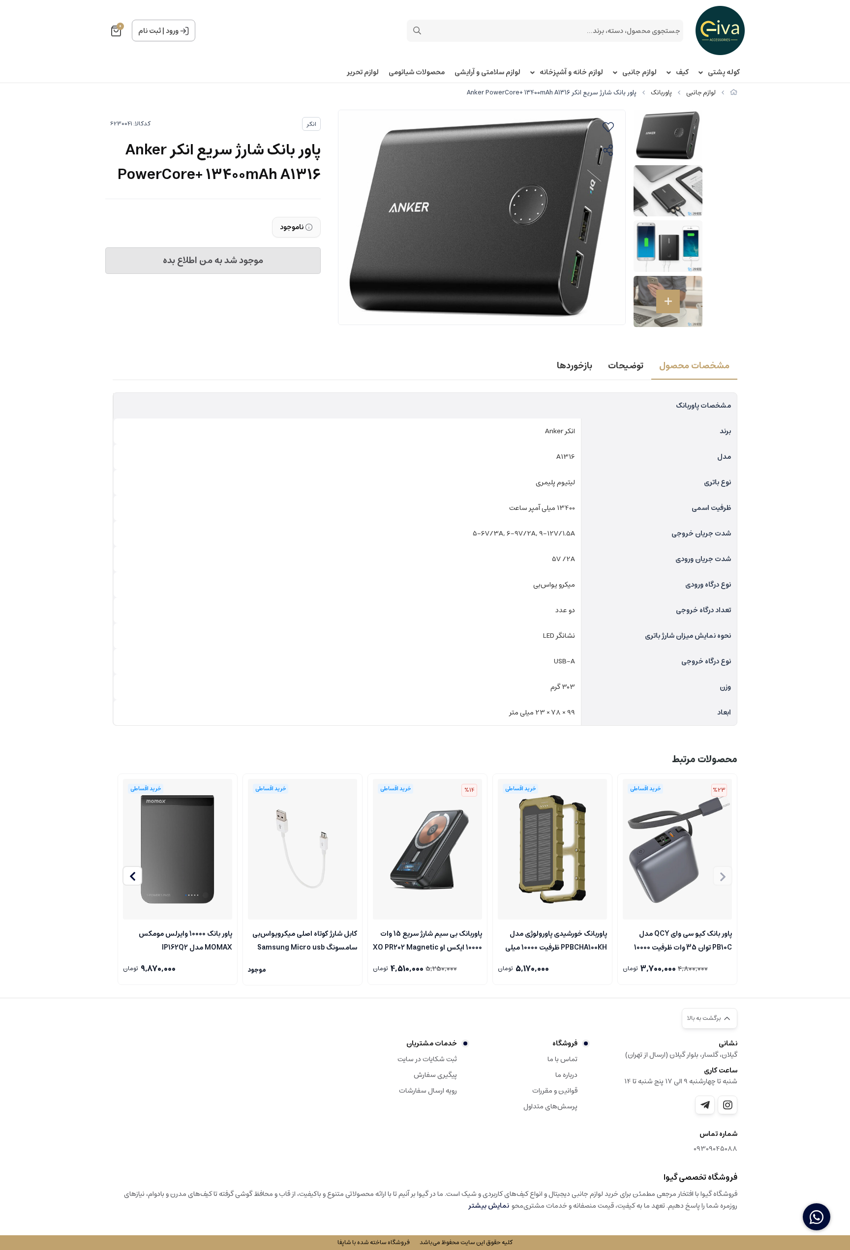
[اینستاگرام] (727, 1105)
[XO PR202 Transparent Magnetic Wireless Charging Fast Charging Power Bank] (427, 849)
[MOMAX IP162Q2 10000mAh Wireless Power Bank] (177, 849)
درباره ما (566, 1075)
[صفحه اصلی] (733, 92)
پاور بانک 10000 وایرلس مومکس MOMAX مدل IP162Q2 (185, 940)
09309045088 (715, 1149)
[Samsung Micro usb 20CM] (302, 849)
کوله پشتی (724, 72)
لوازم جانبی (639, 72)
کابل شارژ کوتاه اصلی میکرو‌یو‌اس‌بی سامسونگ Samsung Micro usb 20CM (304, 940)
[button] (132, 876)
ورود (172, 31)
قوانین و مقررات (554, 1091)
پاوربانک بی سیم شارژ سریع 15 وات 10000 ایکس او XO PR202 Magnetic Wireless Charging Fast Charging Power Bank (427, 940)
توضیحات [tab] (625, 366)
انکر (311, 124)
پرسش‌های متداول (550, 1106)
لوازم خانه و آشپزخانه (571, 72)
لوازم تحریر (363, 72)
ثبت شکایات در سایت (427, 1059)
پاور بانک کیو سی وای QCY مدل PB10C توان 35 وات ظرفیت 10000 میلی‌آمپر (683, 940)
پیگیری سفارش (435, 1075)
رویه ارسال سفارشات (428, 1091)
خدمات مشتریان (431, 1043)
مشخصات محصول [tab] (694, 366)
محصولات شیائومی (417, 72)
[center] (417, 30)
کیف (682, 72)
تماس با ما (562, 1059)
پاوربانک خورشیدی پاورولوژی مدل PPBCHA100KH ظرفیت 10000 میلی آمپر (556, 940)
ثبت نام (149, 31)
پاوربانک (661, 92)
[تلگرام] (705, 1105)
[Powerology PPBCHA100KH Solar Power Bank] (552, 849)
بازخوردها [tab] (574, 366)
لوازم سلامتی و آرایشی (487, 72)
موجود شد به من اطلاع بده (213, 260)
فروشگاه (564, 1043)
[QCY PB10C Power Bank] (677, 849)
